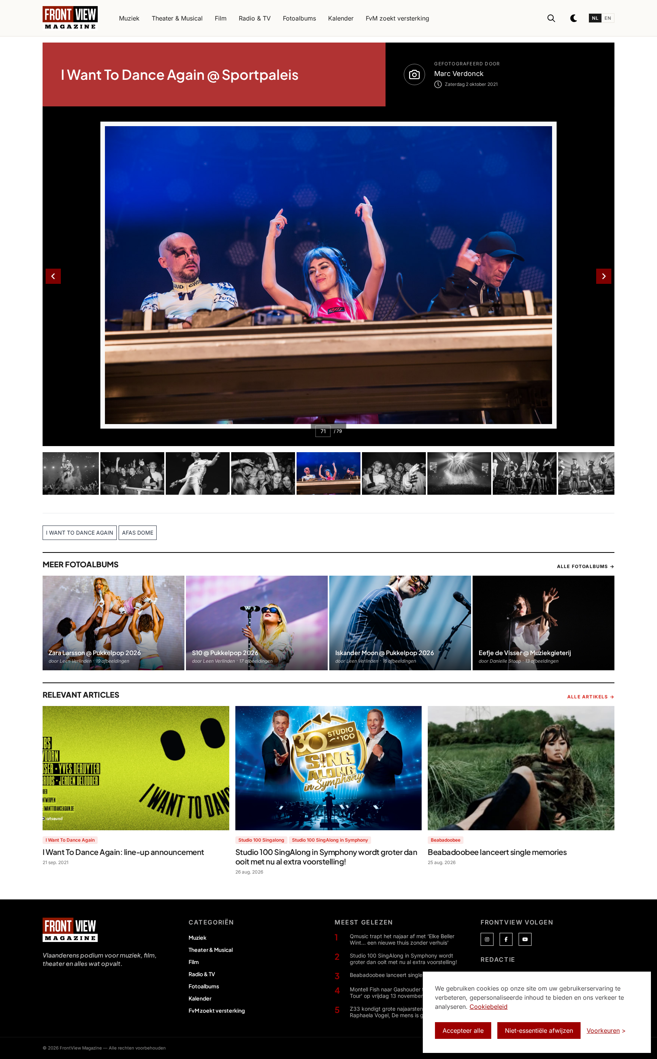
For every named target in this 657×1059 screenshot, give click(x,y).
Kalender (200, 998)
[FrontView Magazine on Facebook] (506, 939)
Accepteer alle (463, 1030)
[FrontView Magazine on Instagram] (487, 939)
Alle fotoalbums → (585, 566)
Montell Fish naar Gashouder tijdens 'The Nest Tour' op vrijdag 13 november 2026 (407, 992)
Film (194, 961)
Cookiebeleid (489, 1006)
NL (595, 18)
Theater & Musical (211, 949)
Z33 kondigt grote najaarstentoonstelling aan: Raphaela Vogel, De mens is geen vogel (406, 1012)
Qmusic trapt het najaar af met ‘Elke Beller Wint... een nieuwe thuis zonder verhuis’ (402, 939)
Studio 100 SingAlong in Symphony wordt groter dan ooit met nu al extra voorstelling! (403, 959)
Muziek (197, 937)
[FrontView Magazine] (70, 930)
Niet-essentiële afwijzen (539, 1030)
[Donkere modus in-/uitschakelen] (574, 18)
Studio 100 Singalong (261, 840)
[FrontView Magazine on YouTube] (525, 939)
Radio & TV (202, 973)
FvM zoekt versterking (217, 1010)
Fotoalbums (204, 986)
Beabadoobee (445, 840)
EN (608, 18)
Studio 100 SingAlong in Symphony (330, 840)
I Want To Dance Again (70, 840)
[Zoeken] (551, 18)
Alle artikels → (590, 697)
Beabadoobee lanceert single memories (399, 975)
